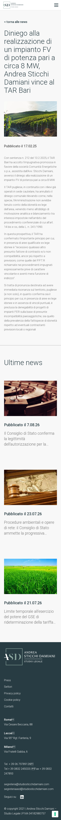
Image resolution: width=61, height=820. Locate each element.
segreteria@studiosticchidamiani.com (26, 784)
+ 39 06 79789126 (20, 764)
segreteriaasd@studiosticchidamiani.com (29, 789)
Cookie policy (12, 699)
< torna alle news (15, 22)
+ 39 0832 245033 (19, 768)
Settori (8, 686)
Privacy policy (12, 693)
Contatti (8, 706)
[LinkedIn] (22, 797)
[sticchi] (13, 5)
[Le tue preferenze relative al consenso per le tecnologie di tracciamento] (55, 814)
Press (7, 680)
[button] (56, 5)
